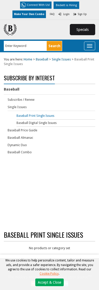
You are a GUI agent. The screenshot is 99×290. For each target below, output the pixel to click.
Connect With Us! (38, 5)
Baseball (42, 59)
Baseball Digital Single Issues (36, 123)
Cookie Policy (49, 273)
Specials (82, 30)
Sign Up (82, 14)
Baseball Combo (20, 152)
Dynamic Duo (17, 145)
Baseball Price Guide (22, 130)
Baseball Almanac (20, 138)
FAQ (52, 14)
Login (66, 14)
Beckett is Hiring (66, 5)
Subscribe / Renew (21, 100)
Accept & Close (49, 282)
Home (28, 59)
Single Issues (61, 59)
